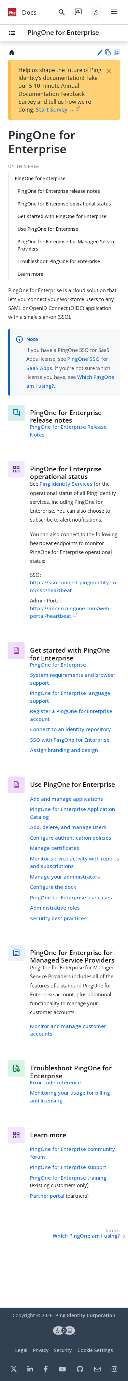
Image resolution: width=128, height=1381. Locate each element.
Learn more (30, 274)
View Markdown (108, 52)
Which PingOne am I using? (86, 1236)
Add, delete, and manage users (68, 827)
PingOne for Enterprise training (68, 1177)
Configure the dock (53, 886)
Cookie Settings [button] (95, 1350)
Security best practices (58, 918)
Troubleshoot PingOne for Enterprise (58, 261)
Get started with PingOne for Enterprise (61, 216)
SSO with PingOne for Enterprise (70, 739)
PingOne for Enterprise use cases (71, 897)
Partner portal (47, 1195)
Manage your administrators (65, 876)
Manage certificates (54, 847)
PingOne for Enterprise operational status (64, 203)
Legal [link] (21, 1350)
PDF (116, 52)
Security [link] (63, 1350)
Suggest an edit (100, 52)
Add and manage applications (66, 798)
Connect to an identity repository (70, 729)
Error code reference (55, 1082)
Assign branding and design (64, 749)
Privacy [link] (40, 1350)
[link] (12, 12)
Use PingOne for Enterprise (47, 229)
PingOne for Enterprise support (68, 1167)
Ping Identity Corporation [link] (85, 1315)
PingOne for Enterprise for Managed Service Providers (66, 245)
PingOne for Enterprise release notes (58, 191)
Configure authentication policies (70, 837)
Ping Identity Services (66, 483)
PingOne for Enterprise (63, 32)
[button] (96, 12)
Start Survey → (55, 109)
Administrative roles (55, 907)
